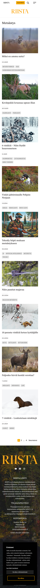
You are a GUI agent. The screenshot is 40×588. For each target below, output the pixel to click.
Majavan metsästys (10, 300)
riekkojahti (13, 208)
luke (22, 385)
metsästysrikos (8, 67)
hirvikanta (15, 385)
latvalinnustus (19, 159)
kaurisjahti (7, 113)
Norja (5, 208)
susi (17, 67)
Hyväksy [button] (21, 578)
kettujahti (12, 343)
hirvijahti (6, 385)
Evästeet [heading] (10, 547)
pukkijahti (16, 113)
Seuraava (33, 440)
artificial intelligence (14, 253)
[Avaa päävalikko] (35, 3)
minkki (12, 428)
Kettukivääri (22, 343)
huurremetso (7, 159)
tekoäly (5, 257)
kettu (5, 343)
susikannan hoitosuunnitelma (13, 70)
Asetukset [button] (15, 568)
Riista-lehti (23, 208)
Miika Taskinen (8, 162)
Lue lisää (9, 568)
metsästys (27, 253)
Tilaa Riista (20, 3)
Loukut (5, 428)
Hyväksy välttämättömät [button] (20, 572)
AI (3, 253)
